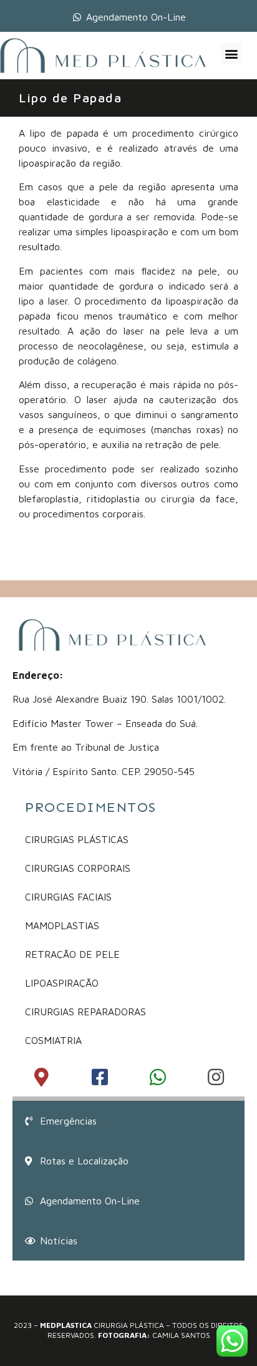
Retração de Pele (72, 954)
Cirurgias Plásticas (76, 839)
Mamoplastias (62, 925)
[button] (231, 53)
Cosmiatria (53, 1040)
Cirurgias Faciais (68, 896)
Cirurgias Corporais (77, 868)
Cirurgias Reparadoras (85, 1011)
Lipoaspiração (62, 982)
